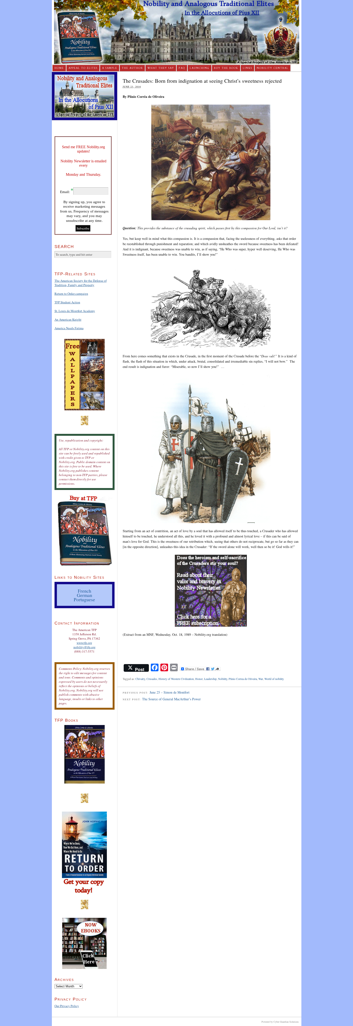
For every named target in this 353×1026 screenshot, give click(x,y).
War (260, 679)
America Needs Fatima (69, 328)
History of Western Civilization (176, 679)
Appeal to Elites (82, 68)
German (84, 595)
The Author (132, 68)
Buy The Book (226, 68)
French (84, 591)
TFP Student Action (67, 302)
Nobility (222, 679)
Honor (199, 679)
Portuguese (84, 599)
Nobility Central (272, 68)
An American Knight (68, 319)
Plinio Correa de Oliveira (243, 679)
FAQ (182, 68)
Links (247, 68)
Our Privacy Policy (67, 1006)
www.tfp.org (84, 643)
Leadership (210, 679)
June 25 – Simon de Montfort (169, 692)
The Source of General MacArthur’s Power (171, 699)
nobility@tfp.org (84, 647)
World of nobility (274, 679)
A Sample (109, 68)
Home (59, 68)
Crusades (151, 679)
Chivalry (140, 679)
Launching (199, 68)
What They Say (160, 68)
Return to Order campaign (71, 293)
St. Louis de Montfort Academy (75, 311)
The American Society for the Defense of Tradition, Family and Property (81, 282)
